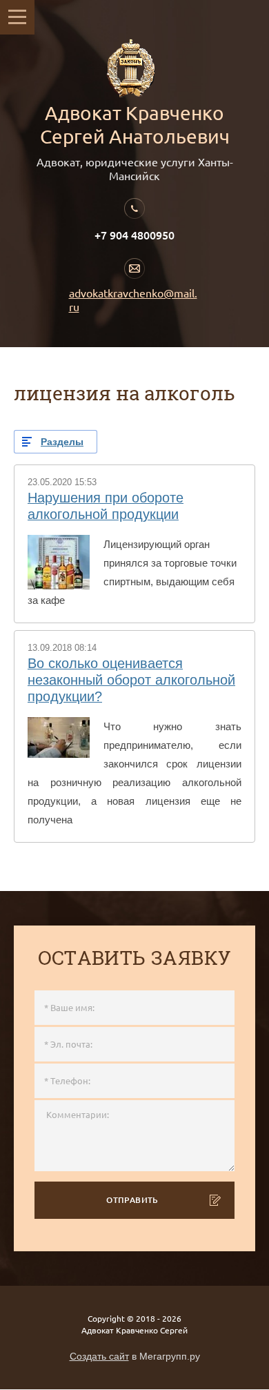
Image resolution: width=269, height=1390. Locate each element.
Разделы (62, 441)
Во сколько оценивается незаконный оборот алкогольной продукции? (131, 680)
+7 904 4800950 (134, 235)
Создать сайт (99, 1356)
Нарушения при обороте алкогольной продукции (105, 506)
